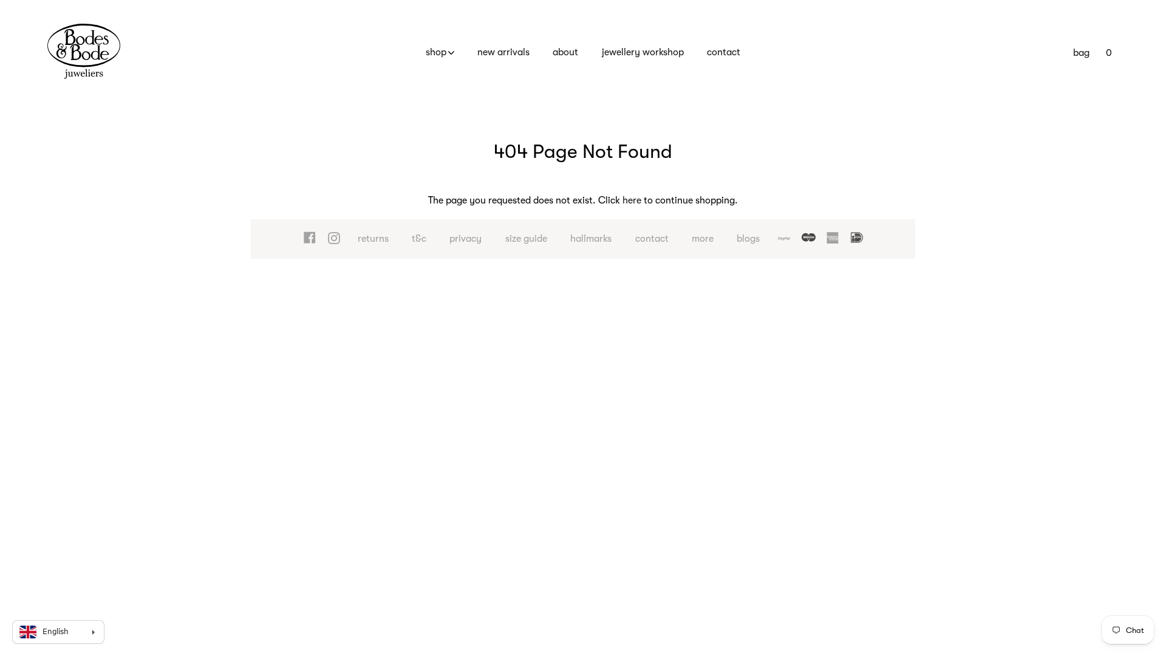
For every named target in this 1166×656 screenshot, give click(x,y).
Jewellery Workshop (643, 52)
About (565, 52)
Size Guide (526, 238)
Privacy (465, 238)
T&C (419, 238)
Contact (723, 52)
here (631, 200)
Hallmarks (591, 238)
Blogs (748, 238)
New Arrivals (503, 52)
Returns (373, 238)
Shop (436, 52)
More (703, 238)
